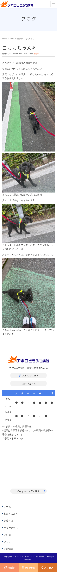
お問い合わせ (29, 383)
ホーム (4, 38)
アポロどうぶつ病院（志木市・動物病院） (29, 556)
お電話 (10, 567)
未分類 (19, 38)
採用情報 (8, 548)
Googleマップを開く (28, 491)
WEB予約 (30, 567)
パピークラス (11, 527)
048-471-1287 (30, 375)
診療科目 (8, 520)
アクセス (8, 534)
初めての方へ (11, 513)
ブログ (12, 38)
